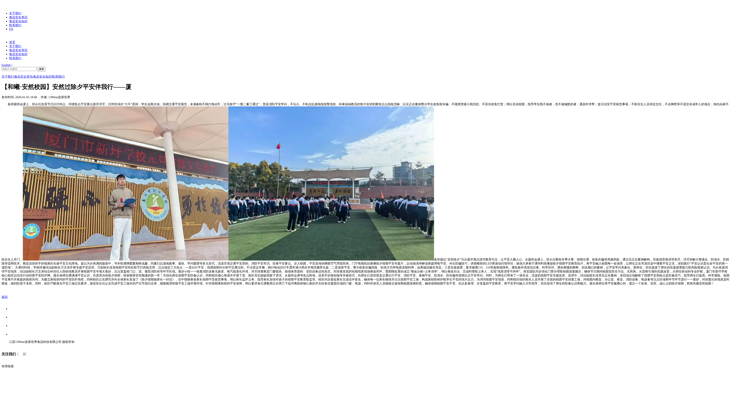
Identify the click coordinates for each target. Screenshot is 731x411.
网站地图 (17, 345)
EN (11, 29)
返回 (5, 297)
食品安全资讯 (18, 17)
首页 (12, 42)
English (6, 65)
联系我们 (15, 25)
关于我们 (15, 13)
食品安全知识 (18, 21)
